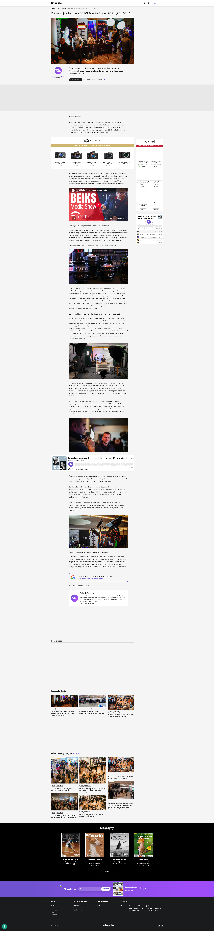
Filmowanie (118, 3)
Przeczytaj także (58, 691)
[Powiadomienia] (4, 926)
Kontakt (53, 905)
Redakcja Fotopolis (58, 76)
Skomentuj (88, 79)
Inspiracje (99, 3)
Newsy (76, 3)
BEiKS (74, 585)
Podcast (159, 3)
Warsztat (109, 3)
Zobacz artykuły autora (87, 603)
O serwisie (54, 914)
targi (86, 585)
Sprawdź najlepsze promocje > (149, 145)
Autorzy (53, 912)
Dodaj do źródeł (74, 79)
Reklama (53, 908)
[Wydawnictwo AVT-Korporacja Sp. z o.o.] (124, 908)
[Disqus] (92, 665)
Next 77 (80, 585)
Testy (83, 3)
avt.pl (156, 910)
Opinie (90, 3)
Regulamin (76, 905)
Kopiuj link (100, 79)
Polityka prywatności (79, 910)
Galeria (98, 905)
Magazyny (129, 3)
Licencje (75, 908)
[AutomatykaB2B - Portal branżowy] (108, 925)
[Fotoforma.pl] (92, 141)
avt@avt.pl (158, 908)
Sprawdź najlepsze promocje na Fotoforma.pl (92, 145)
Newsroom (54, 910)
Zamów (107, 871)
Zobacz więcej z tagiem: (65, 753)
